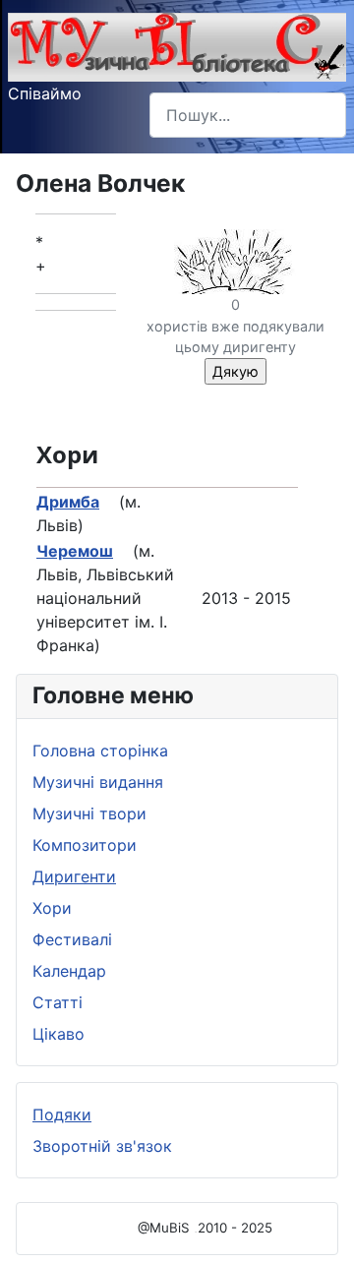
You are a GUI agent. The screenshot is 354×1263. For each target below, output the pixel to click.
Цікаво (58, 1034)
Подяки (61, 1114)
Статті (57, 1002)
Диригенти (74, 876)
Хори (52, 908)
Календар (69, 971)
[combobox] (247, 114)
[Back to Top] (319, 1226)
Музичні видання (97, 782)
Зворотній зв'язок (102, 1146)
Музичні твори (89, 813)
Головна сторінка (100, 750)
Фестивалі (72, 939)
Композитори (84, 845)
